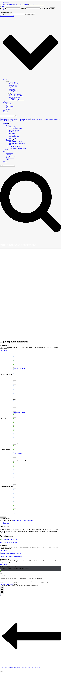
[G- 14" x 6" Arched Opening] (14, 488)
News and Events (10, 106)
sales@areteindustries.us (37, 5)
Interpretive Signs (13, 85)
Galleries (5, 101)
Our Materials (9, 108)
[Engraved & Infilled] (18, 453)
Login (2, 6)
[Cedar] (14, 366)
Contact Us (5, 112)
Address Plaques (13, 91)
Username (3, 8)
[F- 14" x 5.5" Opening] (14, 484)
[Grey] (19, 368)
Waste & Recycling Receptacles (16, 100)
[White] (14, 384)
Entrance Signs (12, 82)
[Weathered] (14, 380)
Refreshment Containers (14, 97)
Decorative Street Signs (14, 83)
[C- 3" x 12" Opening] (14, 472)
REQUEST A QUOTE (5, 518)
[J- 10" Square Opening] (14, 500)
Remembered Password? (7, 16)
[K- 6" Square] (14, 504)
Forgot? (2, 10)
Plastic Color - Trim (6, 374)
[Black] (14, 359)
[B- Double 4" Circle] (14, 468)
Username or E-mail (5, 14)
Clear (14, 513)
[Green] (14, 372)
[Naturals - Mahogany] (14, 392)
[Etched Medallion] (14, 451)
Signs (7, 125)
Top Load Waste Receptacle (8, 542)
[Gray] (19, 413)
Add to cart (3, 516)
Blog (4, 110)
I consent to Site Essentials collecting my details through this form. (19, 586)
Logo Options (6, 449)
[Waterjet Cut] (14, 457)
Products (5, 79)
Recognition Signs (13, 90)
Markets (8, 105)
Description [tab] (6, 523)
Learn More (3, 350)
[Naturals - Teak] (14, 396)
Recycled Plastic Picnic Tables (16, 95)
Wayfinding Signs (13, 86)
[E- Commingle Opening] (14, 480)
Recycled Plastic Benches (15, 94)
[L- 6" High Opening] (14, 508)
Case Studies (9, 104)
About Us (5, 102)
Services (8, 109)
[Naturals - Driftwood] (14, 388)
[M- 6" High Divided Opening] (14, 511)
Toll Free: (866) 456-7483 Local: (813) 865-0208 (14, 5)
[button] (19, 358)
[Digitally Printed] (14, 447)
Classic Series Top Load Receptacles (23, 520)
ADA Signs (11, 87)
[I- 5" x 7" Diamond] (14, 496)
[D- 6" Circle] (14, 476)
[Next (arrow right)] (2, 671)
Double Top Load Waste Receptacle (11, 556)
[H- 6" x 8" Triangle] (14, 492)
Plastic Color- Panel (6, 419)
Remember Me (45, 8)
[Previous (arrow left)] (0, 671)
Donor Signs (12, 89)
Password (23, 8)
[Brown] (14, 363)
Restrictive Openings (6, 486)
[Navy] (14, 376)
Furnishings (9, 140)
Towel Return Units (13, 98)
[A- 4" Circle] (14, 464)
